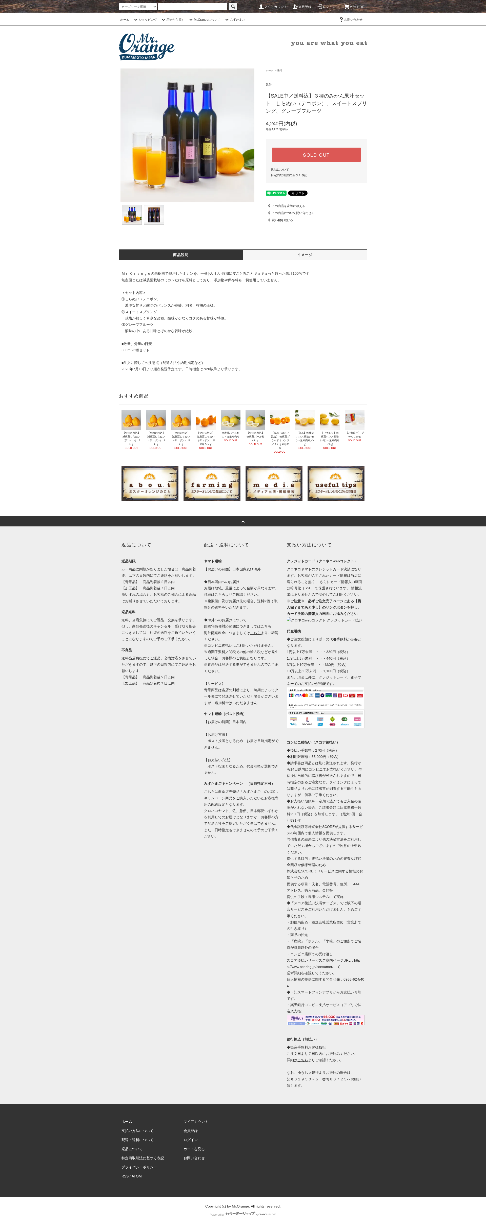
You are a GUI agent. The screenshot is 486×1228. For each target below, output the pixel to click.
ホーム (124, 19)
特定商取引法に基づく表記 (289, 175)
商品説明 (181, 255)
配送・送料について (137, 1140)
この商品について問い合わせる (293, 213)
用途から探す (175, 19)
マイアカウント (275, 7)
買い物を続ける (282, 220)
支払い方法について (137, 1131)
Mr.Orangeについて (207, 19)
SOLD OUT (316, 154)
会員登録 (305, 7)
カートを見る (194, 1149)
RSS (125, 1176)
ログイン (329, 7)
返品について (280, 169)
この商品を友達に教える (288, 206)
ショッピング (148, 19)
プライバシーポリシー (139, 1167)
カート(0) (357, 7)
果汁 (279, 70)
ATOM (137, 1176)
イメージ (305, 255)
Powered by (217, 1214)
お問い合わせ (353, 19)
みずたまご (237, 19)
